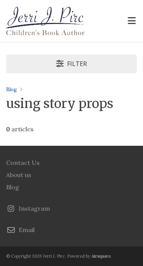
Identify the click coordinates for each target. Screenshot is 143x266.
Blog (11, 89)
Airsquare (101, 256)
